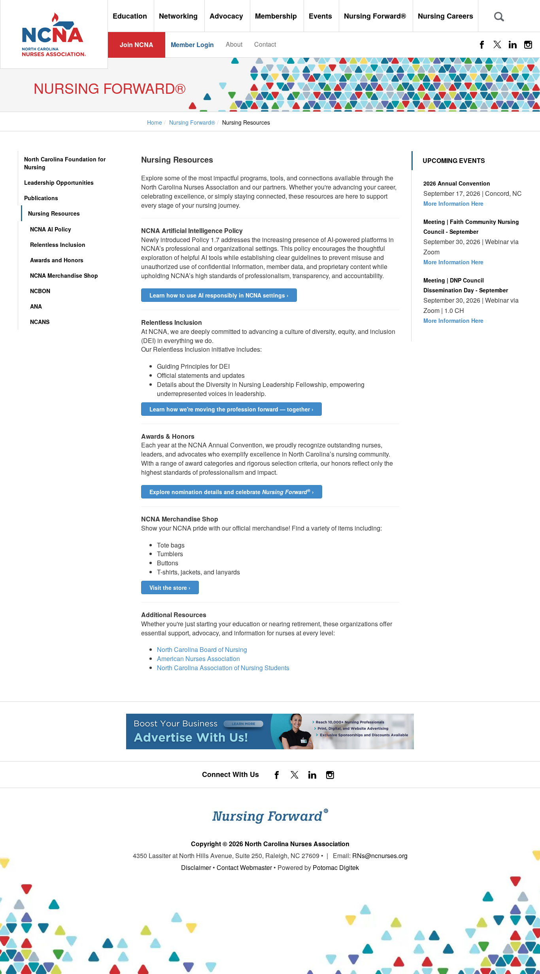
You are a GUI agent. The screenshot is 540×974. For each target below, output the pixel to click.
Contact (265, 44)
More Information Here (453, 203)
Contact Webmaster (244, 867)
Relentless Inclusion (57, 244)
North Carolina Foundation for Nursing (65, 163)
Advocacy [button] (227, 16)
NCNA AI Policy (50, 229)
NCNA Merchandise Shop (64, 275)
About (234, 44)
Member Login (192, 44)
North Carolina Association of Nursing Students (223, 667)
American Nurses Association (198, 658)
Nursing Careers (445, 16)
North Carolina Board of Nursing (202, 649)
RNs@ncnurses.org (380, 855)
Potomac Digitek (336, 867)
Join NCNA (136, 44)
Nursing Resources (54, 213)
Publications (41, 198)
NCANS (39, 322)
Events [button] (321, 16)
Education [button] (131, 16)
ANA (36, 306)
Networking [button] (179, 16)
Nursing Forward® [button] (376, 16)
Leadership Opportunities (59, 182)
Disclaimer (196, 867)
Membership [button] (277, 16)
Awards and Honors (56, 260)
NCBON (40, 291)
